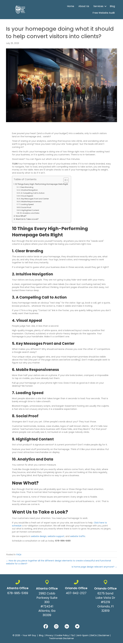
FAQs (18, 554)
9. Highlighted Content (29, 210)
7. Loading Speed (26, 204)
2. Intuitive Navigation (28, 190)
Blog (112, 6)
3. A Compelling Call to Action (32, 193)
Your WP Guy (29, 635)
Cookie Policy (62, 635)
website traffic (77, 536)
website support (56, 536)
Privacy (49, 635)
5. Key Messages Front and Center (34, 198)
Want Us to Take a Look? (27, 219)
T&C (73, 635)
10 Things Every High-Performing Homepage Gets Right (41, 184)
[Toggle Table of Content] (64, 180)
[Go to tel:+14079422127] (76, 588)
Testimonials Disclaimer (61, 638)
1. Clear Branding (26, 187)
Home (70, 6)
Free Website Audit (104, 13)
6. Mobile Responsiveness (30, 201)
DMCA (93, 635)
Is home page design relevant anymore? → (94, 566)
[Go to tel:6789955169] (17, 588)
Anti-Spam (82, 635)
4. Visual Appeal (26, 196)
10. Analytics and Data (29, 213)
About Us (83, 6)
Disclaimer (103, 635)
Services (98, 6)
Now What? (21, 216)
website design (38, 536)
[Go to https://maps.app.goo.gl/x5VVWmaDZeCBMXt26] (46, 599)
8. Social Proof (25, 207)
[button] (105, 6)
